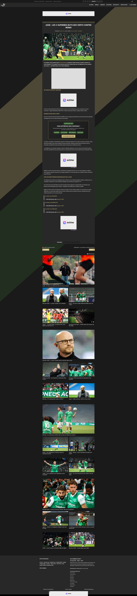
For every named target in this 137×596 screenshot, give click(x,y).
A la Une (72, 31)
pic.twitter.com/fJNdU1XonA (51, 202)
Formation (102, 4)
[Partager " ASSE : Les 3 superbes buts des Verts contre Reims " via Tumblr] (70, 242)
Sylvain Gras (62, 31)
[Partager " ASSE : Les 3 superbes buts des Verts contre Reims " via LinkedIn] (75, 242)
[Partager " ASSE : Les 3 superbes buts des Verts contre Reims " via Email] (77, 242)
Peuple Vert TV (116, 4)
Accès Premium (132, 4)
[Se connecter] (132, 1)
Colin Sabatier (72, 583)
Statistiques (108, 4)
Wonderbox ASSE (49, 565)
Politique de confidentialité (39, 1)
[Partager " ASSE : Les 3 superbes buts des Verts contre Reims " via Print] (79, 242)
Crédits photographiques (88, 589)
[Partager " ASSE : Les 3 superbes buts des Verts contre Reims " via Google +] (68, 242)
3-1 (50, 65)
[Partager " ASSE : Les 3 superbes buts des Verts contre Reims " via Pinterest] (72, 242)
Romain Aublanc (72, 572)
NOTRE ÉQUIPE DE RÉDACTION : (75, 571)
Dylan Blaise (72, 586)
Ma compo (91, 4)
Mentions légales (49, 1)
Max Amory (71, 575)
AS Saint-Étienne (63, 62)
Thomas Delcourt (72, 574)
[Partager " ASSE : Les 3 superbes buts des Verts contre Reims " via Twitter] (66, 242)
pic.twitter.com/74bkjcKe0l (51, 208)
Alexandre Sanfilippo (85, 568)
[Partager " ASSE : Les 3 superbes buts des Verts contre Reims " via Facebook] (64, 242)
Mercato (97, 4)
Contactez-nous (124, 4)
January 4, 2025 (60, 199)
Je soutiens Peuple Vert (68, 136)
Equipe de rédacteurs (57, 1)
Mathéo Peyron (72, 580)
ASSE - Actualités (78, 31)
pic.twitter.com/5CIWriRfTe (51, 196)
